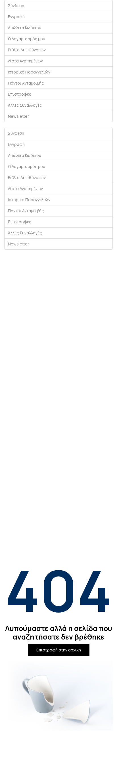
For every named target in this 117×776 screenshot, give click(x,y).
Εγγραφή (16, 16)
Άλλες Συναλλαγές (25, 105)
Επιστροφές (19, 94)
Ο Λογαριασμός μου (26, 38)
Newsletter (18, 116)
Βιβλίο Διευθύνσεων (27, 49)
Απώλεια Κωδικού (24, 27)
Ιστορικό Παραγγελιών (29, 72)
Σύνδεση (16, 5)
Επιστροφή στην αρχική (58, 650)
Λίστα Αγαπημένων (25, 61)
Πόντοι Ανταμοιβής (26, 83)
